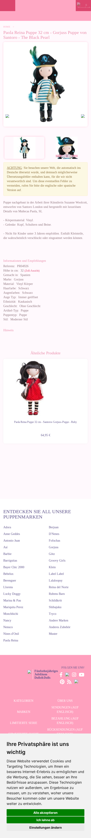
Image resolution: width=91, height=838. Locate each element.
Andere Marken (58, 620)
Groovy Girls (57, 560)
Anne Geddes (11, 534)
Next (87, 398)
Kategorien (23, 700)
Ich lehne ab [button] (45, 820)
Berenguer (9, 580)
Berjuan (54, 527)
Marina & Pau (12, 600)
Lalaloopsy (56, 580)
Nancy (7, 620)
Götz (52, 554)
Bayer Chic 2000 (13, 567)
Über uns (65, 700)
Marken (23, 712)
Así (5, 547)
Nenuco (8, 627)
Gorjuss (53, 547)
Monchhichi (10, 613)
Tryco (52, 613)
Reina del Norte (58, 587)
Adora (7, 527)
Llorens (8, 587)
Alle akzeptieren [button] (45, 812)
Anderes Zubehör (59, 627)
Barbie (7, 554)
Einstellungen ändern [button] (45, 827)
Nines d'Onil (11, 633)
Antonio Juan (11, 540)
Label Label (56, 574)
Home (6, 27)
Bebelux (8, 574)
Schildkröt (55, 600)
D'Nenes (54, 534)
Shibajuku (55, 607)
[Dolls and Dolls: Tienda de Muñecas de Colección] (46, 5)
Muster (53, 633)
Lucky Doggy (12, 593)
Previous (3, 398)
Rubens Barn (57, 593)
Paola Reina (10, 640)
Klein (52, 567)
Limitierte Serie (23, 723)
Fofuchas (54, 540)
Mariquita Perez (13, 607)
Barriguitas (10, 560)
